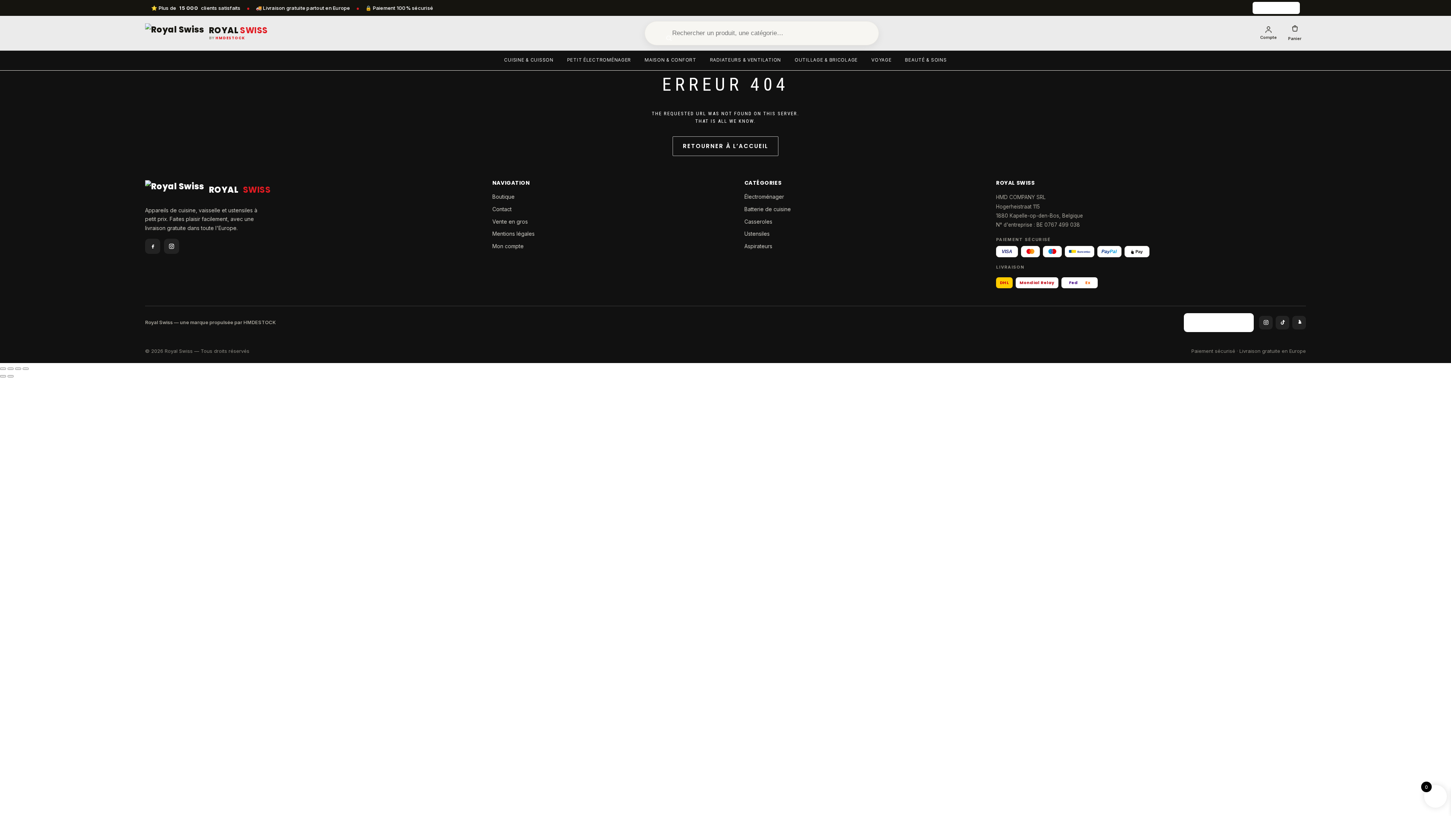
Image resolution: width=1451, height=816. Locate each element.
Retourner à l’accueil (725, 146)
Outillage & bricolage (826, 60)
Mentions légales (513, 233)
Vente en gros (510, 221)
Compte (1268, 37)
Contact (502, 209)
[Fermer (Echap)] (26, 369)
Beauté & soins (926, 60)
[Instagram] (171, 246)
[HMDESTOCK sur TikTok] (1282, 322)
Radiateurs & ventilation (745, 60)
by (227, 38)
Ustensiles (757, 233)
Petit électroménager (599, 60)
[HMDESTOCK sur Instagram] (1266, 322)
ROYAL (238, 30)
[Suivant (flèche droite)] (11, 376)
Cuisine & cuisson (528, 60)
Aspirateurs (758, 246)
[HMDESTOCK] (1276, 8)
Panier (1294, 38)
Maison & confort (670, 60)
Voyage (881, 60)
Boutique (503, 196)
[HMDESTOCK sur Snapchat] (1299, 322)
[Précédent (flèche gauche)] (3, 376)
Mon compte (508, 246)
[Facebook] (152, 246)
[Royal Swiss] (174, 33)
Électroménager (764, 196)
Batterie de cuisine (767, 209)
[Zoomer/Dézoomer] (3, 369)
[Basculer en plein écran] (11, 369)
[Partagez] (18, 369)
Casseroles (758, 221)
